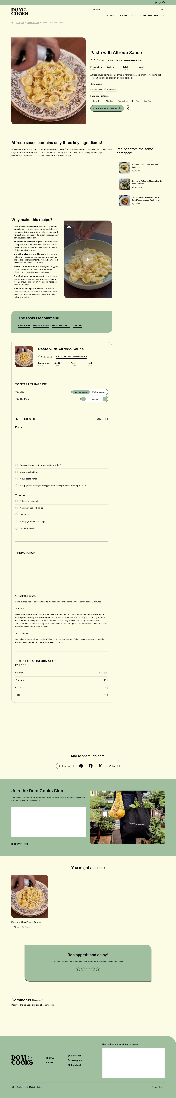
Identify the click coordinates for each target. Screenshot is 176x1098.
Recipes (110, 15)
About (123, 15)
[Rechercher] (162, 9)
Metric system (98, 392)
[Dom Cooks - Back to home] (19, 11)
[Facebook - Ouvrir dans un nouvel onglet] (163, 2)
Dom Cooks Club (149, 15)
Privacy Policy (158, 1087)
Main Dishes (111, 90)
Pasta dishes (33, 23)
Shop (133, 15)
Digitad (40, 1087)
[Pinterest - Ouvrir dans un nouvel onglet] (156, 2)
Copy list (103, 419)
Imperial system (81, 392)
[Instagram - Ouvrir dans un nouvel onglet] (160, 2)
